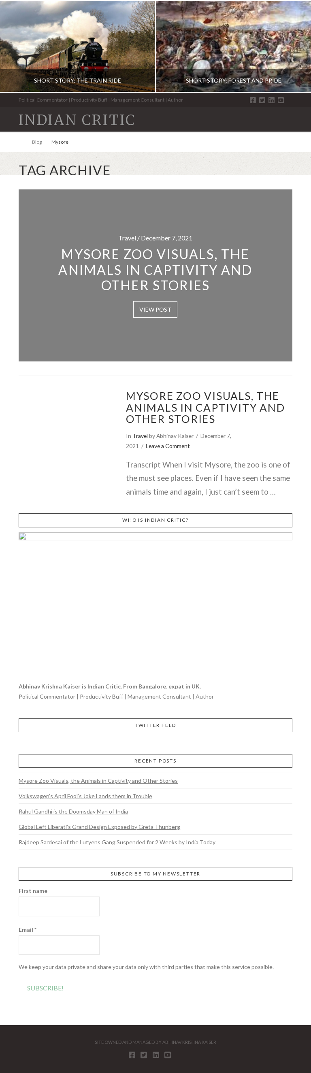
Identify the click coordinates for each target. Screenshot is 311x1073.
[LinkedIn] (271, 100)
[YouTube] (281, 100)
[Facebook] (253, 100)
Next (294, 46)
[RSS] (289, 100)
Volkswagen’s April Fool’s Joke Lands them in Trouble (85, 796)
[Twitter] (262, 100)
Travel (140, 435)
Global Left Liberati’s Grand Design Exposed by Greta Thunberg (99, 826)
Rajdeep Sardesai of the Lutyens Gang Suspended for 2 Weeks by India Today (117, 842)
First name (33, 890)
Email (27, 929)
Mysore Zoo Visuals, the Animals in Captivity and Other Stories (205, 407)
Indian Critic (77, 120)
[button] (288, 119)
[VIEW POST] (65, 420)
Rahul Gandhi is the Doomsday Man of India (73, 811)
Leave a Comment (168, 445)
